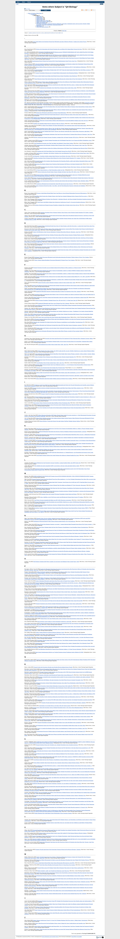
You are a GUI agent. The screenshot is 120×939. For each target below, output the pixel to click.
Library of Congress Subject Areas (35, 13)
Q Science (33, 14)
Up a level (27, 9)
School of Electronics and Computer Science (50, 936)
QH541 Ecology (39, 19)
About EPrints (74, 936)
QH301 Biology (39, 17)
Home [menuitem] (18, 2)
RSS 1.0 (88, 10)
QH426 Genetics (39, 18)
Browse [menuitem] (29, 2)
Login (17, 4)
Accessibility (79, 936)
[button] (46, 10)
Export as (26, 10)
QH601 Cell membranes (41, 22)
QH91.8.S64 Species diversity (42, 26)
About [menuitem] (23, 2)
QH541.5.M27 (39, 16)
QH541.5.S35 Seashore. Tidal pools (43, 21)
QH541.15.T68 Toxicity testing (42, 20)
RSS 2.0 (94, 10)
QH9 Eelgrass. (39, 25)
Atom (83, 10)
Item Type (64, 30)
